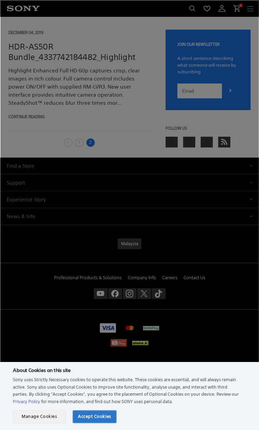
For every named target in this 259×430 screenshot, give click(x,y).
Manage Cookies (39, 416)
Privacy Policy (26, 401)
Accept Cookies (94, 416)
